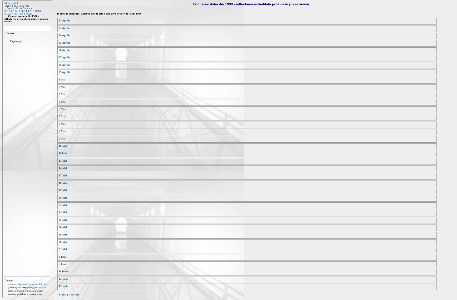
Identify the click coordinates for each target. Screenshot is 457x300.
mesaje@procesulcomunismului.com (25, 291)
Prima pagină (11, 3)
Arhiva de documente (17, 6)
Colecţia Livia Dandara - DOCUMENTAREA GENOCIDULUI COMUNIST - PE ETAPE (24, 11)
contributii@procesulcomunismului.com (27, 284)
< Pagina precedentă (68, 294)
